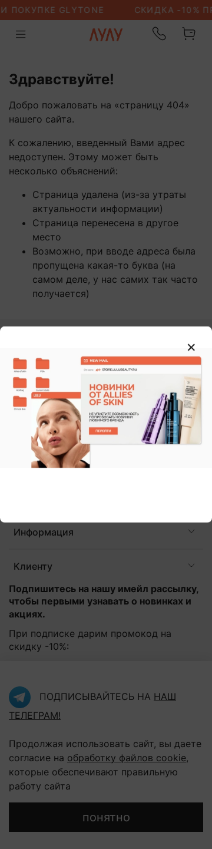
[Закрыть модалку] (191, 348)
